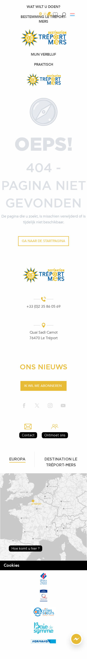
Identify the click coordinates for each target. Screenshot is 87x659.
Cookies (11, 565)
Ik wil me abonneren (43, 386)
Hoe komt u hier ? (25, 548)
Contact (28, 435)
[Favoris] (56, 14)
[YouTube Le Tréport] (63, 406)
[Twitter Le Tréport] (37, 406)
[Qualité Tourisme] (43, 595)
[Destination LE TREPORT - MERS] (43, 80)
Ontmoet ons (54, 435)
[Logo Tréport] (43, 275)
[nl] (73, 14)
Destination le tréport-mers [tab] (61, 462)
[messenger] (76, 643)
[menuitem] (43, 7)
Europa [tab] (17, 459)
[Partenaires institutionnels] (43, 578)
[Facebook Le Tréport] (24, 406)
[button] (64, 15)
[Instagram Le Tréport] (50, 406)
